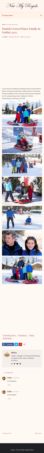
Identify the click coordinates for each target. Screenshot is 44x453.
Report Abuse (30, 450)
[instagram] (11, 364)
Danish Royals (22, 335)
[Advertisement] (22, 63)
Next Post (38, 433)
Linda (9, 378)
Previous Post (7, 433)
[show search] (41, 15)
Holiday (31, 335)
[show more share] (24, 344)
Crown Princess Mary (12, 24)
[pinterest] (20, 364)
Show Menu (8, 15)
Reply (9, 384)
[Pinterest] (20, 344)
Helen (14, 352)
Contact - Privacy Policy (18, 450)
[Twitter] (16, 344)
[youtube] (17, 364)
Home (3, 24)
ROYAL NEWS (7, 338)
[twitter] (14, 364)
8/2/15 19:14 (16, 378)
